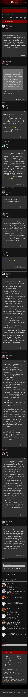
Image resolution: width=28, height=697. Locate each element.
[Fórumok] (2, 14)
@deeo (4, 261)
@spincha (5, 114)
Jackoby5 (10, 587)
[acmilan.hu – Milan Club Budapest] (14, 2)
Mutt (8, 252)
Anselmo (9, 144)
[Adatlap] (6, 28)
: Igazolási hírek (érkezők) (13, 602)
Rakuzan (10, 624)
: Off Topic (9, 596)
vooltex (13, 671)
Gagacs (3, 141)
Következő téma (15, 568)
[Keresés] (26, 2)
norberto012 (10, 25)
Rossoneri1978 (12, 637)
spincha (9, 61)
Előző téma (7, 568)
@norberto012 (9, 71)
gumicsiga (9, 355)
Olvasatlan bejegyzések (9, 673)
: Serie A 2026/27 (10, 583)
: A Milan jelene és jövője (12, 633)
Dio (8, 213)
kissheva (9, 191)
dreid (10, 606)
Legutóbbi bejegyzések (9, 672)
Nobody (10, 599)
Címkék (18, 673)
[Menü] (2, 2)
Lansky (8, 105)
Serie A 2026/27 (10, 589)
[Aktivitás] (7, 28)
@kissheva (5, 529)
